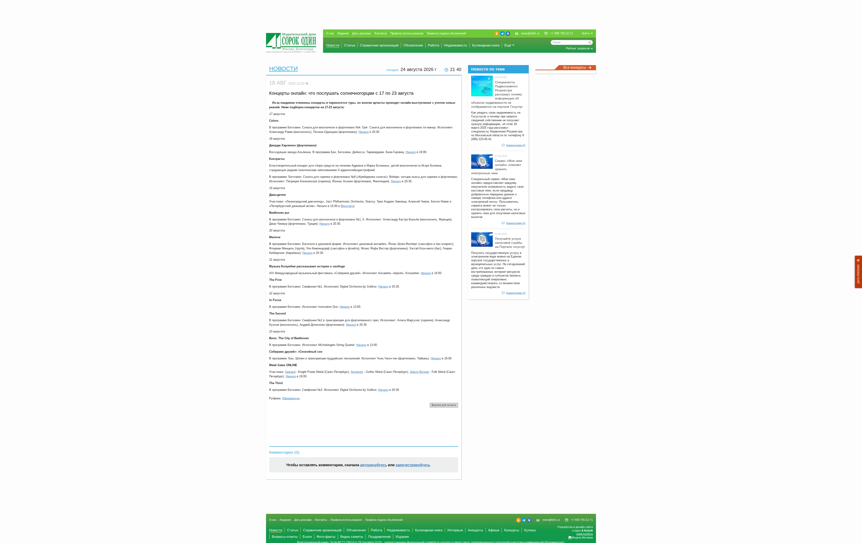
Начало (363, 132)
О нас (330, 33)
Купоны (530, 530)
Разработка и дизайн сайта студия (575, 530)
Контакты (380, 33)
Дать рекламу (857, 272)
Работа (433, 45)
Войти (586, 33)
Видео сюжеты (351, 537)
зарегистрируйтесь (413, 465)
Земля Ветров (419, 372)
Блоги (307, 537)
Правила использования (406, 33)
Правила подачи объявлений (446, 33)
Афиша (493, 530)
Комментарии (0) (516, 145)
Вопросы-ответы (285, 537)
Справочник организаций (379, 45)
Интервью (455, 530)
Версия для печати (444, 405)
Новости (332, 45)
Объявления (413, 45)
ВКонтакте (508, 33)
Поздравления (379, 537)
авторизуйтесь (373, 465)
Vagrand (290, 372)
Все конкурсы (574, 67)
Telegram (502, 33)
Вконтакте (347, 206)
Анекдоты (475, 530)
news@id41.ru (530, 33)
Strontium (357, 372)
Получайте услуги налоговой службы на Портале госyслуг (510, 242)
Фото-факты (326, 537)
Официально (291, 398)
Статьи (349, 45)
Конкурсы (511, 530)
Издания (343, 33)
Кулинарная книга (485, 45)
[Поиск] (589, 42)
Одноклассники (496, 33)
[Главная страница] (291, 43)
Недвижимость (455, 45)
